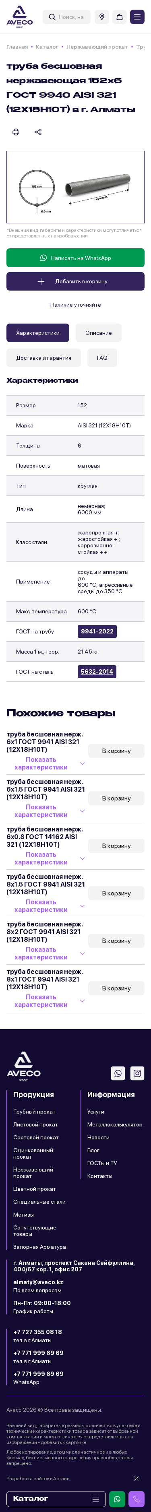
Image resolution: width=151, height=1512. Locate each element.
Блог (93, 1150)
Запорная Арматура (39, 1247)
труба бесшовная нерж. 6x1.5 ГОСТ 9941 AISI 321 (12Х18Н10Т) (45, 789)
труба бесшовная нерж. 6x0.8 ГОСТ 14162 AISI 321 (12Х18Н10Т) (44, 836)
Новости (98, 1137)
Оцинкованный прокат (33, 1153)
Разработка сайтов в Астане (37, 1478)
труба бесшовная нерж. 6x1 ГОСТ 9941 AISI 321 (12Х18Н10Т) (44, 741)
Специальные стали (39, 1201)
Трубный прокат (34, 1111)
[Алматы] (102, 17)
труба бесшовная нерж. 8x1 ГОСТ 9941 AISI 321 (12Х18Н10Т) (44, 979)
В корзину (116, 751)
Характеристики (38, 333)
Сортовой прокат (36, 1137)
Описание (98, 333)
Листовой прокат (35, 1124)
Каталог (47, 46)
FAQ (102, 358)
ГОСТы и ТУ (102, 1163)
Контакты (99, 1176)
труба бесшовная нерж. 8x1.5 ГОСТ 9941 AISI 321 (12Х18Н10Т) (45, 884)
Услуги (95, 1111)
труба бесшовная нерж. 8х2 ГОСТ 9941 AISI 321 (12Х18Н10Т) (44, 931)
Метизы (23, 1214)
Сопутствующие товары (34, 1230)
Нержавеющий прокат (97, 46)
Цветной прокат (34, 1189)
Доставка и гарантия (43, 358)
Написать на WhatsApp (81, 258)
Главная (17, 46)
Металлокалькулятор (115, 1124)
